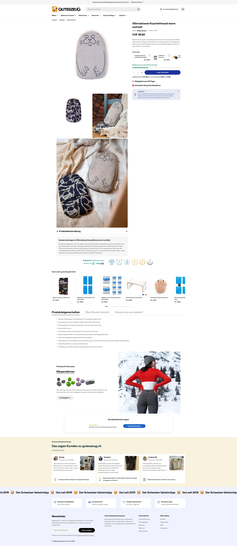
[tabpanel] (118, 333)
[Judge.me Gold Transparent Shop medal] (135, 262)
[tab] (66, 312)
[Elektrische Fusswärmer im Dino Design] (70, 382)
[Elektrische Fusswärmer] (61, 382)
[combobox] (113, 9)
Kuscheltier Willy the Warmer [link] (159, 297)
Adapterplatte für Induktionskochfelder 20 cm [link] (141, 56)
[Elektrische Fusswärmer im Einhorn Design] (80, 382)
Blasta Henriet (141, 30)
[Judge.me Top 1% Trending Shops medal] (142, 262)
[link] (133, 58)
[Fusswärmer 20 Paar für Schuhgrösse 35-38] (90, 382)
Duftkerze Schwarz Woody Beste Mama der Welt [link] (163, 56)
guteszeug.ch (61, 541)
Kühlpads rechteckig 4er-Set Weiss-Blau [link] (86, 298)
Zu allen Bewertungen (58, 450)
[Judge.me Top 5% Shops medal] (150, 262)
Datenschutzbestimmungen (85, 535)
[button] (176, 57)
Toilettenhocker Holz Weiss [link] (134, 297)
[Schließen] (178, 91)
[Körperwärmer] (149, 383)
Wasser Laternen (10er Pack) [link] (61, 297)
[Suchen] (138, 9)
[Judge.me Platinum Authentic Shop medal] (119, 262)
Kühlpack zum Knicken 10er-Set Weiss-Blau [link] (111, 298)
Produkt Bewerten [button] (134, 426)
